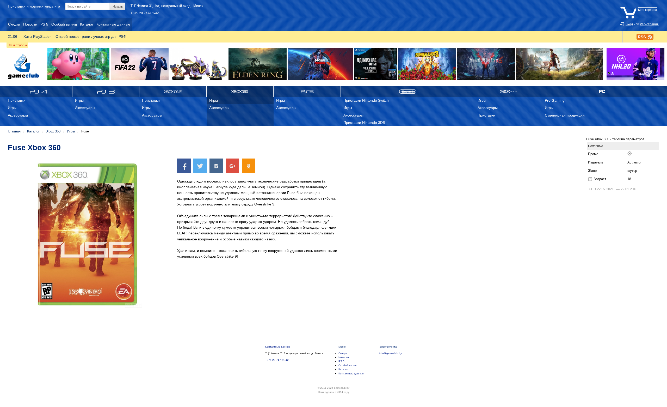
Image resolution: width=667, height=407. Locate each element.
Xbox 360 (53, 131)
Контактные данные (278, 346)
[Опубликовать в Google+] (232, 166)
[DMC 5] (485, 64)
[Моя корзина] (640, 6)
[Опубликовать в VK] (216, 166)
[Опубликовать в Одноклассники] (248, 166)
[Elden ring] (257, 64)
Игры (71, 131)
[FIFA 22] (139, 64)
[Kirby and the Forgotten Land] (78, 64)
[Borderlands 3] (427, 64)
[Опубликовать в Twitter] (200, 166)
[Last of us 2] (375, 64)
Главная (14, 131)
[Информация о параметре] (590, 179)
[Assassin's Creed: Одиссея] (559, 64)
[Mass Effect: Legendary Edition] (320, 64)
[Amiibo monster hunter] (198, 64)
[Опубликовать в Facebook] (184, 166)
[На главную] (23, 66)
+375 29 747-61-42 (145, 13)
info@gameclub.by (390, 353)
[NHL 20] (635, 64)
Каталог (33, 131)
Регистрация (649, 24)
